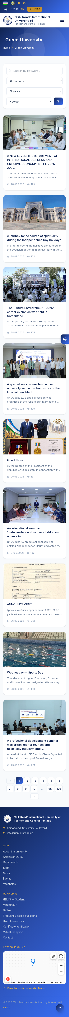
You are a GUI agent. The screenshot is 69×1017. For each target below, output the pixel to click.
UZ (13, 9)
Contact (8, 937)
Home (6, 47)
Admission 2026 (13, 856)
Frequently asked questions (20, 915)
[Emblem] (13, 3)
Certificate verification (16, 926)
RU (18, 9)
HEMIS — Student (14, 899)
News (6, 873)
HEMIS (36, 9)
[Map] (24, 3)
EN (22, 9)
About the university (15, 851)
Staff (6, 867)
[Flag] (5, 3)
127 (50, 788)
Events (7, 878)
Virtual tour (9, 904)
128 (59, 788)
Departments (11, 862)
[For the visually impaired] (5, 9)
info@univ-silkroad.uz (20, 832)
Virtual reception (13, 932)
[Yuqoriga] (60, 1008)
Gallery (7, 910)
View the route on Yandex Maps (26, 988)
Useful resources (13, 921)
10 (34, 788)
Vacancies (9, 883)
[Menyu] (62, 20)
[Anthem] (19, 3)
